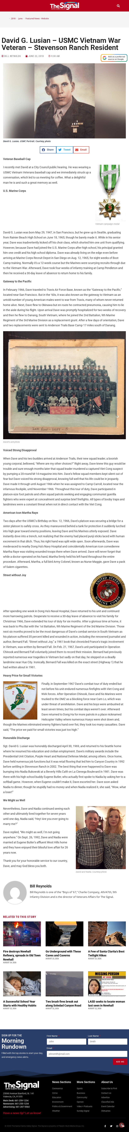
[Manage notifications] (121, 1125)
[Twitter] (111, 1126)
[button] (10, 6)
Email (50, 1048)
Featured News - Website (37, 18)
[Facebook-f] (105, 1126)
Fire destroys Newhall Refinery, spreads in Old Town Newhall (22, 955)
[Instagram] (117, 1126)
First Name (52, 1036)
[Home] (7, 18)
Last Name (93, 1036)
